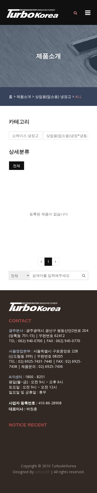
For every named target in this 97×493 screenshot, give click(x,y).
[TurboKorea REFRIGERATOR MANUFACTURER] (31, 13)
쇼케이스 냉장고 (25, 135)
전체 (16, 165)
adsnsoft (42, 471)
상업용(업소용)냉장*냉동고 (68, 135)
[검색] (75, 12)
